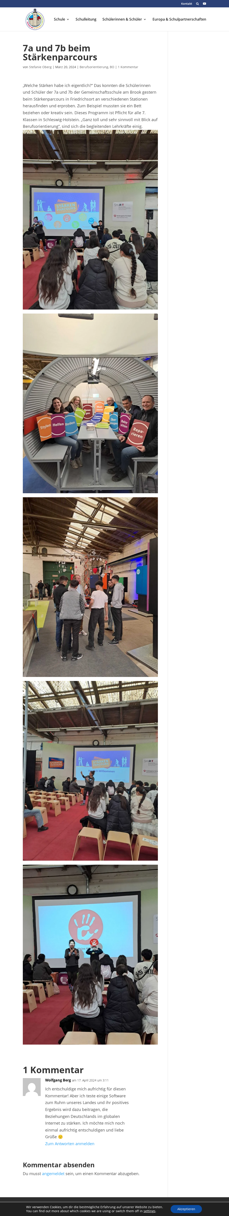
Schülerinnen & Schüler (122, 20)
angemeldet (53, 1173)
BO (112, 67)
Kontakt (186, 4)
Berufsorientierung (94, 67)
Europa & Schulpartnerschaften (179, 20)
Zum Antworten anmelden (69, 1143)
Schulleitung (86, 20)
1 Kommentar (128, 67)
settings (149, 1211)
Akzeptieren (186, 1209)
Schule (59, 20)
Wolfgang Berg (58, 1080)
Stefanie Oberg (40, 67)
